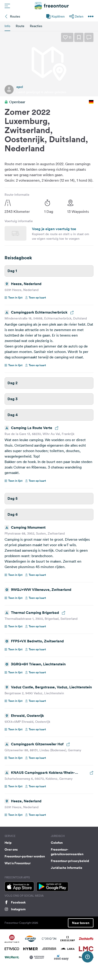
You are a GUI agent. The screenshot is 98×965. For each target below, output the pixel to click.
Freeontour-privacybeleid (70, 861)
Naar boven (80, 923)
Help (8, 842)
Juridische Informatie (66, 867)
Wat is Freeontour (18, 863)
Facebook (18, 902)
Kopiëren (58, 16)
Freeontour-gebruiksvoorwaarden (67, 851)
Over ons (11, 849)
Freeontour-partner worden (25, 856)
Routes (15, 16)
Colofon (57, 842)
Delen (79, 16)
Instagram (18, 909)
